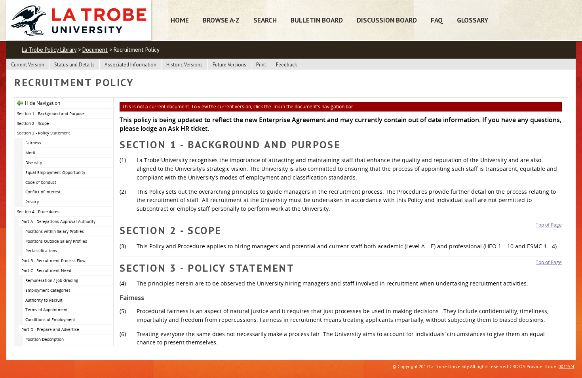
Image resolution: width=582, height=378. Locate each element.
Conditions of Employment (50, 319)
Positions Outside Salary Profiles (56, 241)
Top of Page (549, 225)
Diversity (33, 162)
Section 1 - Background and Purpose (51, 113)
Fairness (33, 143)
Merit (30, 152)
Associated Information (130, 64)
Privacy (32, 201)
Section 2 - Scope (33, 123)
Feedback (286, 64)
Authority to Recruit (44, 300)
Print (261, 64)
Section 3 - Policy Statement (43, 133)
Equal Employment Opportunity (55, 172)
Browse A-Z (221, 20)
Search (265, 20)
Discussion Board (387, 20)
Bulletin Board (317, 20)
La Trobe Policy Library (49, 49)
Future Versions (229, 64)
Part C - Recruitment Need (46, 270)
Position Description (44, 339)
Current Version (27, 64)
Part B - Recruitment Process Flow (53, 260)
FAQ (437, 20)
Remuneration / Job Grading (51, 280)
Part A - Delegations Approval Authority (58, 221)
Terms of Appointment (46, 309)
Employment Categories (47, 290)
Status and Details (74, 64)
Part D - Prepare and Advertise (50, 329)
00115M (566, 366)
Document (95, 49)
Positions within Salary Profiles (54, 231)
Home (180, 20)
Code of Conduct (40, 182)
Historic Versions (184, 64)
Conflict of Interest (43, 192)
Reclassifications (41, 250)
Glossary (472, 20)
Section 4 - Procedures (38, 211)
